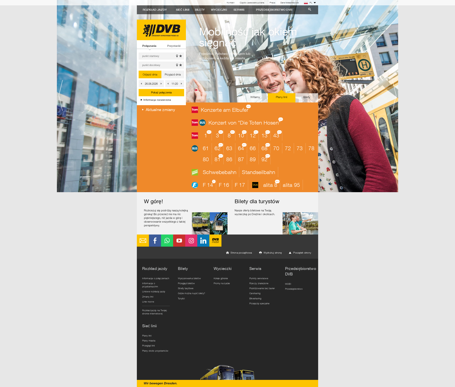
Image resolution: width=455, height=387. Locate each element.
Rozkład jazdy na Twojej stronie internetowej (154, 312)
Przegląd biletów (186, 283)
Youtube (179, 241)
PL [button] (311, 2)
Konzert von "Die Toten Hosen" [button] (245, 122)
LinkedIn (203, 241)
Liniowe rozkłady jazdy (153, 291)
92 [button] (265, 158)
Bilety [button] (306, 97)
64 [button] (242, 147)
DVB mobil (215, 241)
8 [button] (231, 134)
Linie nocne (148, 301)
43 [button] (277, 134)
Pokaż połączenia (161, 92)
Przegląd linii (148, 345)
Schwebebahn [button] (220, 172)
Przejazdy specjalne (259, 303)
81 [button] (219, 158)
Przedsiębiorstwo (294, 288)
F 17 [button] (240, 185)
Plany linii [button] (281, 97)
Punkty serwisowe (258, 278)
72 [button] (288, 148)
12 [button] (254, 134)
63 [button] (229, 148)
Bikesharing (255, 298)
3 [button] (219, 134)
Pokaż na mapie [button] (177, 56)
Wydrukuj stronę (273, 252)
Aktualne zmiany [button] (160, 109)
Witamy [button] (255, 97)
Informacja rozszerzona (157, 99)
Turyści (181, 298)
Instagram (191, 241)
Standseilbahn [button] (258, 172)
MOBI (288, 283)
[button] (141, 83)
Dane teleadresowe (289, 2)
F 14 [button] (209, 184)
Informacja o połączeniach (155, 278)
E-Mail (143, 241)
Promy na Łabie (222, 283)
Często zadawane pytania (252, 2)
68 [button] (265, 147)
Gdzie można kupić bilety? (191, 293)
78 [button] (311, 148)
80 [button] (206, 159)
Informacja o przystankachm (150, 285)
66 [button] (253, 148)
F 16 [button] (224, 185)
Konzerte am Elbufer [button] (226, 109)
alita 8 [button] (271, 184)
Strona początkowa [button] (241, 252)
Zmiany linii (147, 296)
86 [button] (229, 159)
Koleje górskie (221, 278)
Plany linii (146, 335)
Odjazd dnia (150, 74)
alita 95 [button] (291, 185)
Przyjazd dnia (173, 74)
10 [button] (242, 134)
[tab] (149, 44)
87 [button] (241, 159)
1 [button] (207, 134)
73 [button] (300, 148)
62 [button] (219, 147)
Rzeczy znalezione (258, 283)
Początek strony (302, 252)
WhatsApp (167, 241)
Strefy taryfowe (186, 288)
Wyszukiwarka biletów (189, 278)
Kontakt (230, 2)
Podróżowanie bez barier (262, 288)
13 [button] (265, 134)
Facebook (155, 241)
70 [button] (276, 148)
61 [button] (206, 148)
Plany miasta (148, 340)
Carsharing (255, 293)
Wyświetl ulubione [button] (180, 56)
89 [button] (253, 159)
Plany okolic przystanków (155, 350)
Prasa (272, 2)
